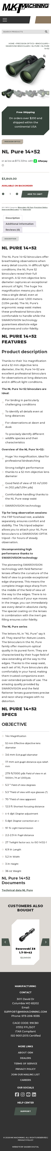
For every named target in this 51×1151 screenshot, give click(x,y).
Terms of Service (25, 1063)
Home (11, 43)
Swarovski (27, 209)
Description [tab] (13, 218)
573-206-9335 (31, 1016)
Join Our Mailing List (25, 1074)
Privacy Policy (26, 1069)
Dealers (25, 1058)
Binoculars (42, 43)
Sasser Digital (31, 1147)
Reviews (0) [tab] (13, 229)
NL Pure (36, 46)
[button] (44, 56)
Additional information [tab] (20, 224)
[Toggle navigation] (5, 19)
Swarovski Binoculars (18, 46)
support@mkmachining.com (25, 1011)
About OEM (25, 1052)
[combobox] (25, 32)
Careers (25, 1080)
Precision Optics (25, 43)
